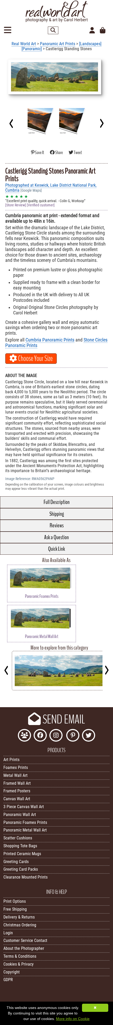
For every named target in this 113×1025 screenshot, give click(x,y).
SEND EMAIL (63, 719)
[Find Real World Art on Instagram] (56, 735)
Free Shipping (15, 909)
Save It (39, 153)
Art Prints (11, 759)
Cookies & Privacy (18, 964)
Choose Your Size (35, 359)
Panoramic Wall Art (19, 814)
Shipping (56, 514)
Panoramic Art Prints (57, 43)
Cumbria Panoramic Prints (49, 340)
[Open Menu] (7, 30)
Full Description (57, 502)
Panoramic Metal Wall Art (25, 830)
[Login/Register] (92, 30)
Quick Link (56, 549)
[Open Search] (53, 30)
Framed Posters (16, 790)
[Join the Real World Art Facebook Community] (24, 735)
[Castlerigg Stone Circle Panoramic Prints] (61, 688)
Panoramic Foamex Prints (25, 822)
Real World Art (24, 43)
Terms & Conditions (19, 956)
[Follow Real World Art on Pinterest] (72, 735)
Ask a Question (56, 537)
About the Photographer (23, 948)
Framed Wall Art (17, 783)
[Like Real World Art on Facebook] (40, 735)
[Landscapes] (90, 43)
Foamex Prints (15, 767)
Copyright (11, 972)
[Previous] (11, 123)
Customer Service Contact (25, 940)
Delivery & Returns (19, 917)
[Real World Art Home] (56, 20)
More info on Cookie (73, 1019)
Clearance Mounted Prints (25, 877)
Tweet (77, 153)
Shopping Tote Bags (20, 845)
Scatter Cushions (17, 837)
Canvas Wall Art (16, 798)
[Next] (101, 123)
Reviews (57, 525)
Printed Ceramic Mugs (22, 853)
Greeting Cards (16, 861)
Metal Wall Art (15, 775)
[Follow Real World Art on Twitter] (88, 735)
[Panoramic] (32, 48)
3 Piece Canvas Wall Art (23, 806)
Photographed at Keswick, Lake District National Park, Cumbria (50, 188)
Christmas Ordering (19, 924)
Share (59, 153)
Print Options (14, 901)
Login (8, 932)
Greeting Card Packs (20, 869)
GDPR (8, 979)
